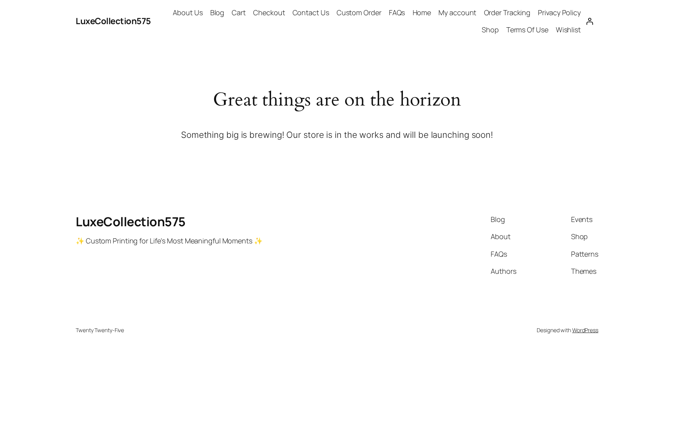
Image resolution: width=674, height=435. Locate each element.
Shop (490, 29)
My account (457, 12)
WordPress (585, 330)
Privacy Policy (559, 12)
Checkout (269, 12)
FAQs (397, 12)
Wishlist (568, 29)
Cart (239, 12)
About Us (187, 12)
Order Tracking (507, 12)
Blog (217, 12)
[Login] (589, 21)
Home (422, 12)
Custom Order (359, 12)
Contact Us (311, 12)
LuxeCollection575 (113, 21)
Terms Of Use (527, 29)
